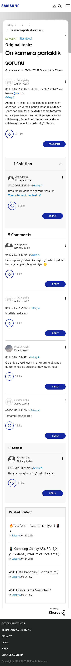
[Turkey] (10, 5)
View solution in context (22, 195)
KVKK (5, 648)
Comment (54, 144)
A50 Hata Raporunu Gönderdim (32, 572)
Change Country (12, 654)
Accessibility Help (14, 623)
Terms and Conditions (16, 629)
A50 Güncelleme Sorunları (29, 590)
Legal (5, 642)
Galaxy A (9, 97)
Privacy (7, 636)
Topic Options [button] (59, 34)
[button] (59, 81)
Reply (52, 216)
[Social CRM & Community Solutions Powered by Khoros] (57, 611)
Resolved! (26, 38)
